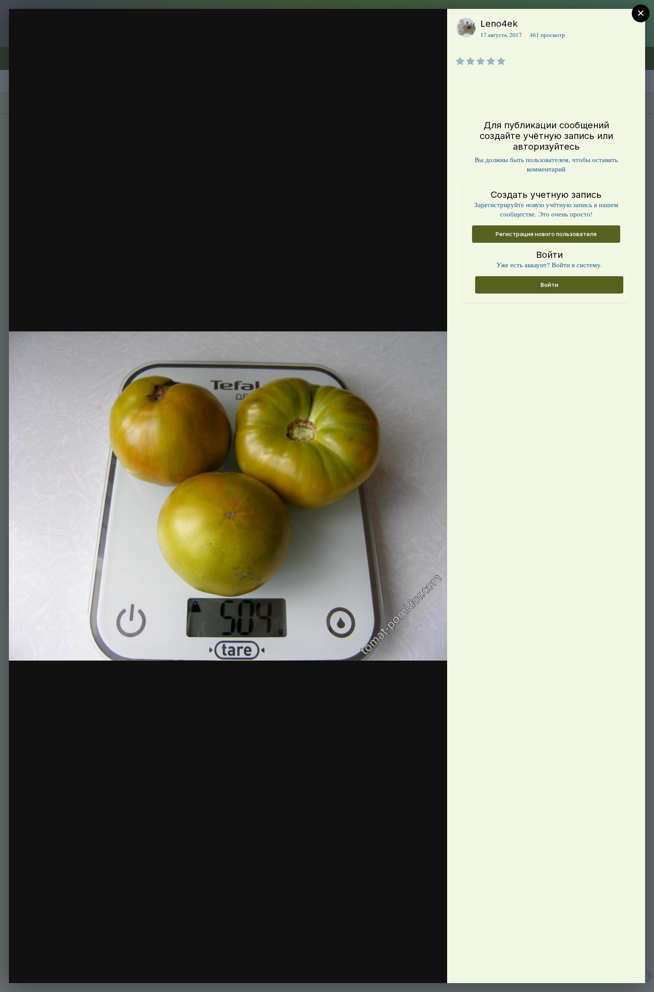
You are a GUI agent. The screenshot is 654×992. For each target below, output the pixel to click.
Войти (549, 284)
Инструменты (408, 967)
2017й (63, 41)
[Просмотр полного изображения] (431, 25)
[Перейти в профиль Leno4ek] (466, 27)
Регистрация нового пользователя (546, 233)
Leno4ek (498, 23)
